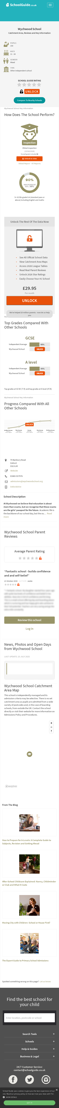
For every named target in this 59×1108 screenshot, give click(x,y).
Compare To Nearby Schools (29, 100)
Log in (29, 628)
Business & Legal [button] (29, 1056)
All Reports (36, 163)
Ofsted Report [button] (24, 163)
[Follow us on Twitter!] (29, 1079)
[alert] (29, 1098)
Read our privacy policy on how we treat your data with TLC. (30, 1094)
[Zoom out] (51, 727)
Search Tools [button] (30, 1034)
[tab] (29, 1034)
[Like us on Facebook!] (13, 1079)
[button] (29, 1097)
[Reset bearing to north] (51, 731)
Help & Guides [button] (29, 1049)
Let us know (45, 981)
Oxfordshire (15, 486)
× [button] (57, 1090)
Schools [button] (29, 1041)
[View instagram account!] (46, 1079)
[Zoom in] (51, 723)
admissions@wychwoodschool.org (26, 481)
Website (14, 470)
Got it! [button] (29, 1103)
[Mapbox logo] (11, 786)
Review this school (29, 620)
